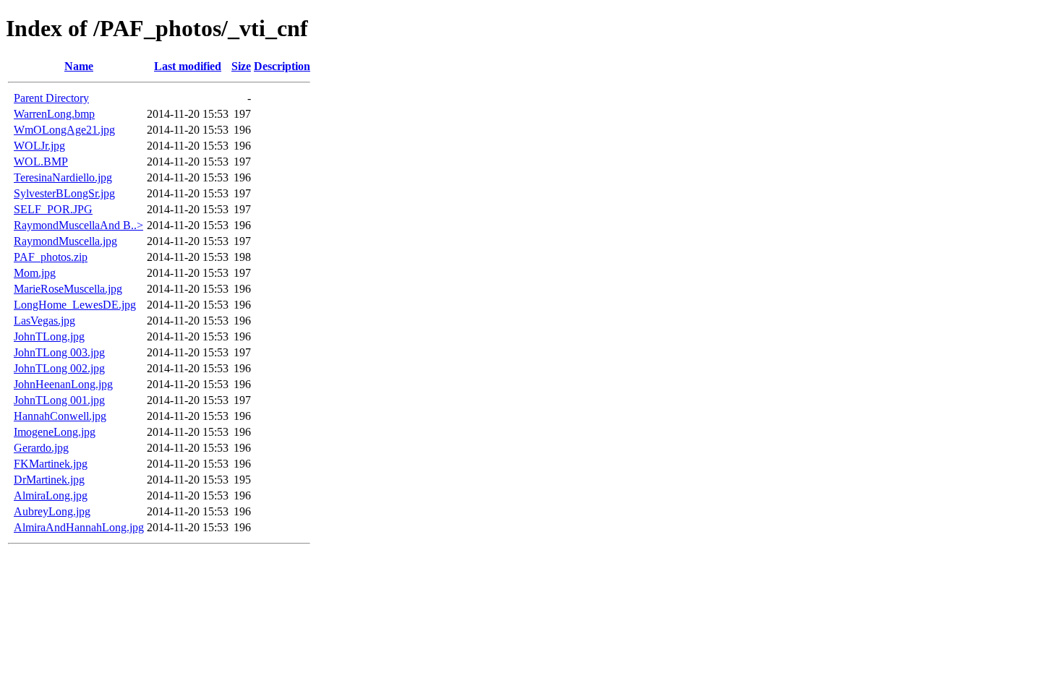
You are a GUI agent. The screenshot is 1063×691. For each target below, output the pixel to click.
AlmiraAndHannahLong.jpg (79, 527)
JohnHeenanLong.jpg (63, 384)
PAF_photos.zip (50, 257)
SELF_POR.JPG (53, 209)
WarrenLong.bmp (54, 114)
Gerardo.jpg (41, 448)
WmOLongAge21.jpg (64, 130)
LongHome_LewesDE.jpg (75, 305)
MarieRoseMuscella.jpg (68, 289)
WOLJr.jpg (39, 146)
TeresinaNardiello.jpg (63, 177)
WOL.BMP (41, 161)
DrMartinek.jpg (49, 479)
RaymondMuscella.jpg (65, 241)
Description (282, 66)
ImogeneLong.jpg (54, 432)
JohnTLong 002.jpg (59, 368)
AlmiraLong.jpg (50, 495)
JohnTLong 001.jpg (59, 400)
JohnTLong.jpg (49, 336)
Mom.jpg (35, 273)
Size (241, 66)
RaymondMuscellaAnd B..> (78, 225)
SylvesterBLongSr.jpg (64, 193)
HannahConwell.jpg (60, 416)
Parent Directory (51, 98)
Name (78, 66)
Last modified (187, 66)
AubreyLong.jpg (52, 511)
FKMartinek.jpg (50, 464)
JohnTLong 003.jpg (59, 352)
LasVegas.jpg (44, 320)
